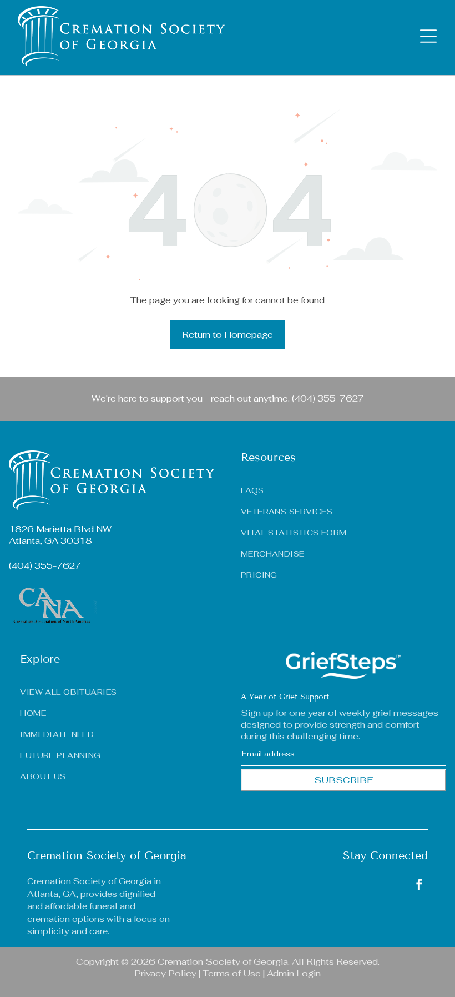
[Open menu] (428, 36)
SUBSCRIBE (343, 780)
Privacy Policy (165, 973)
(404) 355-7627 (328, 398)
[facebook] (419, 885)
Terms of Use (232, 973)
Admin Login (294, 973)
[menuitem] (117, 689)
